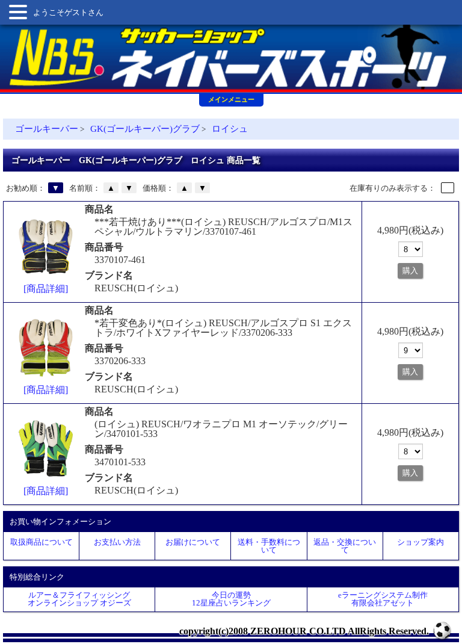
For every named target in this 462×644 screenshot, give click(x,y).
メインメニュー (231, 99)
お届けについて (192, 541)
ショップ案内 (420, 541)
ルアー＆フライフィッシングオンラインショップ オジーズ (79, 598)
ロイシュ (230, 129)
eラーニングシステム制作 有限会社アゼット (383, 598)
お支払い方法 (117, 541)
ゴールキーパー (46, 129)
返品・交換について (344, 545)
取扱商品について (41, 541)
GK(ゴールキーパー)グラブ (145, 129)
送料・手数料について (269, 545)
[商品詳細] (45, 288)
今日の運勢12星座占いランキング (231, 598)
